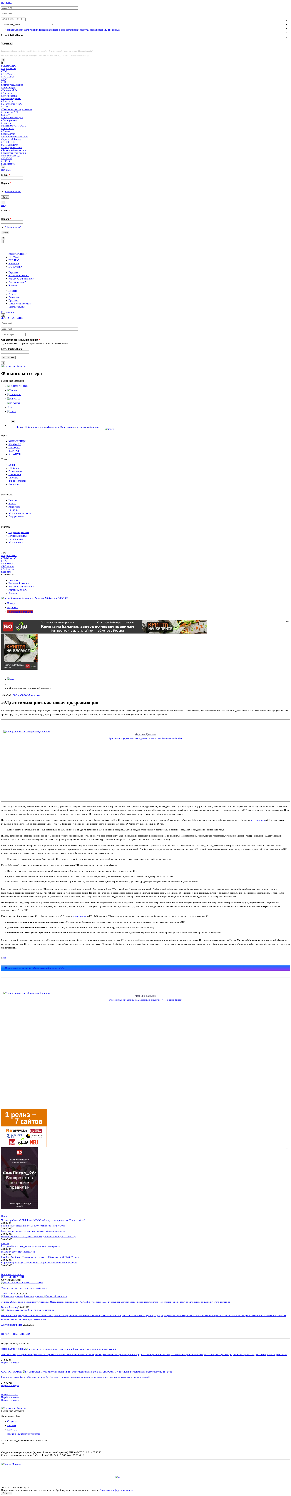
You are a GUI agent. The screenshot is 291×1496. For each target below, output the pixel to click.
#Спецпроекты (9, 120)
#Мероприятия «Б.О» (12, 104)
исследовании (80, 916)
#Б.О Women (7, 76)
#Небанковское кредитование (16, 109)
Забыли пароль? (13, 191)
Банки (20, 427)
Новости (12, 290)
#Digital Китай (8, 68)
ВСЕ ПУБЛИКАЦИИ (12, 1277)
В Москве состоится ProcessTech (18, 1251)
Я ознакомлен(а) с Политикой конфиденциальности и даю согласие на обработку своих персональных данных (62, 29)
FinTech (25, 695)
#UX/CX (5, 161)
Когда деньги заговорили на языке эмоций (94, 1349)
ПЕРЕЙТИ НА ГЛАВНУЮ (15, 1334)
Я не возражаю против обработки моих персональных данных (37, 343)
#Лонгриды (7, 101)
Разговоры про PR (17, 282)
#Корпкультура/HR (11, 98)
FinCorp (17, 695)
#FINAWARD (8, 74)
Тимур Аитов (8, 1293)
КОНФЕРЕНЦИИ (17, 254)
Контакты (12, 1429)
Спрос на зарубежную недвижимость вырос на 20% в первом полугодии (39, 1262)
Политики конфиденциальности (116, 1490)
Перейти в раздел (10, 1362)
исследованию (258, 820)
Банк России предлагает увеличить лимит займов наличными (33, 1231)
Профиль (6, 169)
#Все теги (6, 571)
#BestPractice (7, 569)
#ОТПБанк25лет (9, 144)
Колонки (13, 285)
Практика (13, 300)
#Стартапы (7, 123)
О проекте (12, 1421)
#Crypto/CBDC (9, 65)
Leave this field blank (12, 35)
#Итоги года (7, 93)
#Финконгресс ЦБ (10, 155)
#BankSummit (8, 134)
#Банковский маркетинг (13, 150)
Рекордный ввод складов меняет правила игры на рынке (30, 1246)
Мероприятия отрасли (19, 303)
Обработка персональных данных (20, 340)
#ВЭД (4, 79)
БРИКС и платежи (33, 1282)
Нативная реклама (17, 535)
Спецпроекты (15, 539)
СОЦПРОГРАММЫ (11, 1371)
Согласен (6, 1493)
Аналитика (14, 297)
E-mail (5, 175)
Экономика (83, 427)
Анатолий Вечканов (11, 1324)
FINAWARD (14, 257)
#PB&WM (6, 158)
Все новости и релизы (12, 1274)
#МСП (4, 106)
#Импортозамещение (12, 85)
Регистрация (7, 312)
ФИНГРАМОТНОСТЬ (13, 1349)
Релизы (12, 294)
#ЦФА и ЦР (7, 128)
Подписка (6, 2)
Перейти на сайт (9, 1394)
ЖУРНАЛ (13, 263)
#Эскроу (5, 131)
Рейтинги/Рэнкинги (18, 275)
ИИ (4, 957)
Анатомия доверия (34, 1296)
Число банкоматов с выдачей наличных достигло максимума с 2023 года (38, 1236)
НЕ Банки (28, 427)
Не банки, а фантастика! (42, 1310)
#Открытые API (9, 112)
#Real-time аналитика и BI (14, 136)
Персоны (13, 272)
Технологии (54, 427)
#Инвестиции (8, 87)
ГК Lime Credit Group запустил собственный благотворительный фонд (135, 1371)
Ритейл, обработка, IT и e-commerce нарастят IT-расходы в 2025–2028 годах (40, 1257)
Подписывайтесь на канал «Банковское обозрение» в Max (35, 968)
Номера (11, 603)
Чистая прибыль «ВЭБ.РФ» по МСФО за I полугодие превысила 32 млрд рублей (43, 1220)
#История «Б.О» (9, 90)
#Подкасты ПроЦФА (12, 117)
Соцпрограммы (16, 307)
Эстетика (94, 427)
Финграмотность (69, 427)
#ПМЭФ (5, 114)
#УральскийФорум (11, 139)
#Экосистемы (8, 164)
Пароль (6, 183)
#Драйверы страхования (13, 153)
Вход (3, 205)
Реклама (11, 1425)
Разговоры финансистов (21, 278)
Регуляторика (41, 427)
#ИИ (3, 82)
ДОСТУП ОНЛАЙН (12, 318)
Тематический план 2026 (20, 611)
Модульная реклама (18, 532)
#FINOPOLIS (8, 142)
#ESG (4, 71)
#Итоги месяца (9, 95)
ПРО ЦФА (14, 260)
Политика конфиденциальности (23, 1434)
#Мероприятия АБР (11, 147)
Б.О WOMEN (15, 266)
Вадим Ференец (9, 1307)
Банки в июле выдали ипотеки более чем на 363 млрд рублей (33, 1225)
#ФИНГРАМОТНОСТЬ (13, 125)
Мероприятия (15, 542)
